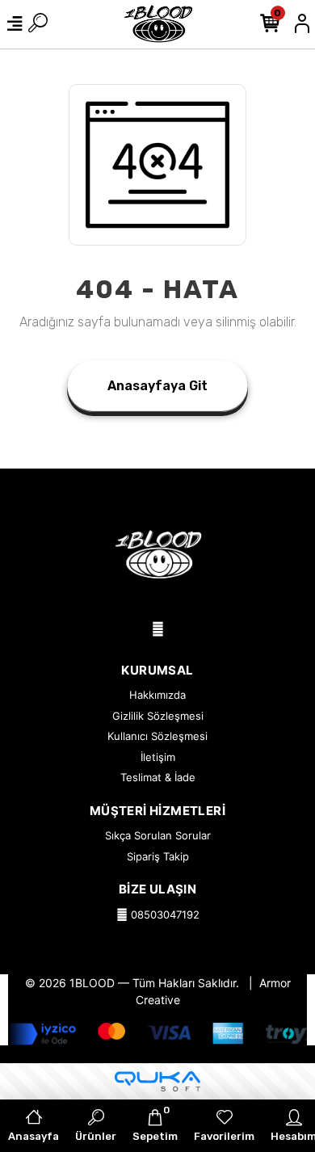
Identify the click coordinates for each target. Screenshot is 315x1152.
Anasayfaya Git (157, 385)
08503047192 (164, 914)
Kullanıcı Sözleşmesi (157, 735)
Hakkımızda (157, 694)
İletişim (158, 756)
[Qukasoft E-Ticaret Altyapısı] (157, 1081)
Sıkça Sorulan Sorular (158, 835)
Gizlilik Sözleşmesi (158, 715)
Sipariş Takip (158, 856)
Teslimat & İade (157, 777)
